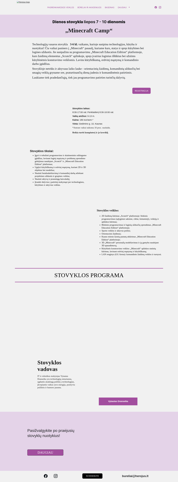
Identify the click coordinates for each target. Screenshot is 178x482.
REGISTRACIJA (141, 91)
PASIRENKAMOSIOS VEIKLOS (60, 7)
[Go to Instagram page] (160, 7)
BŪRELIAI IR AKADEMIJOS (89, 7)
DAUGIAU (122, 7)
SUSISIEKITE (92, 476)
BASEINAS (109, 7)
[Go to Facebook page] (157, 7)
